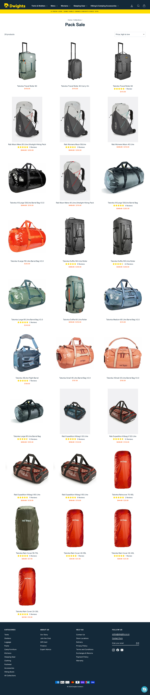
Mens (53, 6)
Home (70, 20)
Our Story (44, 635)
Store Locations (82, 638)
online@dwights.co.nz (120, 634)
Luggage (7, 642)
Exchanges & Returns (84, 653)
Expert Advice (45, 649)
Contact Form (117, 638)
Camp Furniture (10, 649)
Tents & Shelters (39, 6)
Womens (65, 6)
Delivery (79, 642)
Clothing (7, 661)
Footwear (8, 664)
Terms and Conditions (84, 649)
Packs (6, 646)
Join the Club (45, 638)
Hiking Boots (9, 672)
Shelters (7, 638)
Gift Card (43, 642)
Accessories (9, 668)
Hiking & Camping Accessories (104, 6)
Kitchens (7, 653)
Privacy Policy (81, 646)
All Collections (10, 675)
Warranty (79, 661)
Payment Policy (82, 657)
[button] (144, 689)
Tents (6, 635)
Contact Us (80, 635)
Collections (77, 20)
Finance (43, 646)
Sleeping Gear (80, 6)
